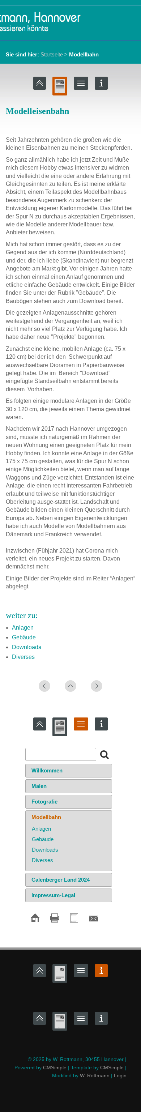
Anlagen (23, 628)
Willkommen (47, 770)
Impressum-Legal (53, 895)
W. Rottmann (95, 1075)
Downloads (26, 647)
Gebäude (24, 637)
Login (120, 1075)
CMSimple (55, 1067)
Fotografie (44, 801)
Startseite (51, 54)
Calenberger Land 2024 (60, 880)
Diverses (23, 657)
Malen (39, 786)
